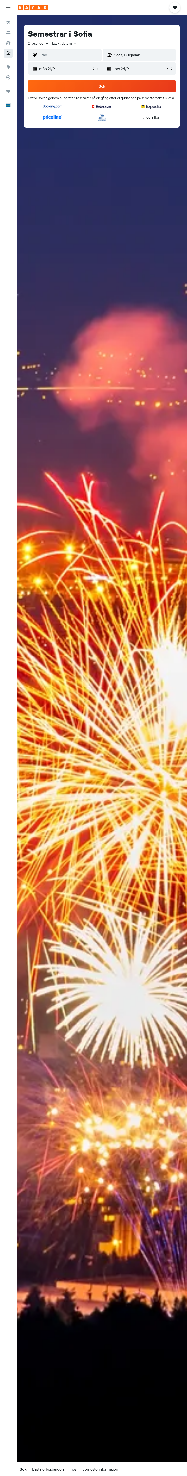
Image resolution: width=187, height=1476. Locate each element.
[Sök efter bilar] (8, 43)
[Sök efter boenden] (8, 33)
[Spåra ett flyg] (8, 77)
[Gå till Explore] (8, 67)
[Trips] (8, 91)
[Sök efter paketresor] (8, 53)
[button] (8, 7)
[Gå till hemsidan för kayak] (33, 7)
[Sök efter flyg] (8, 22)
